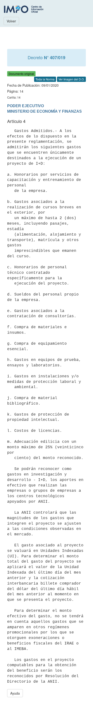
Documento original (21, 74)
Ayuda (15, 693)
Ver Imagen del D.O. (71, 79)
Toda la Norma (45, 79)
